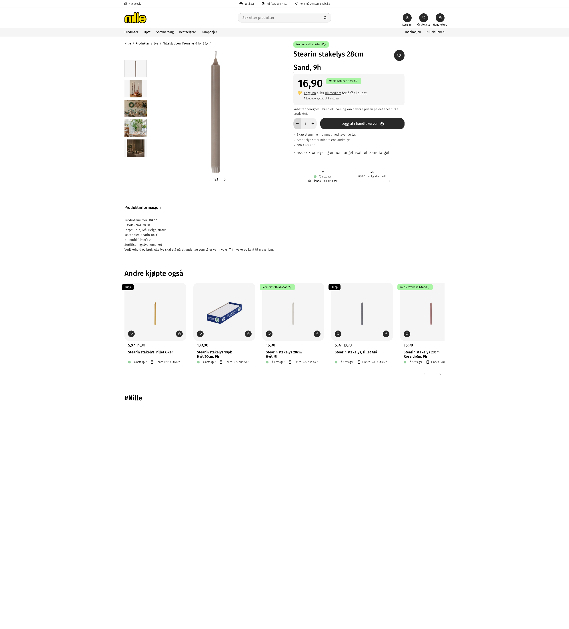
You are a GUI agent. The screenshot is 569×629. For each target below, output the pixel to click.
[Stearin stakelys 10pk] (224, 305)
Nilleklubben (436, 32)
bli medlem (333, 93)
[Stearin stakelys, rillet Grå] (362, 305)
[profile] (407, 17)
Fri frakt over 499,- (277, 3)
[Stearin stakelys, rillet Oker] (155, 305)
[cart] (440, 17)
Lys (156, 43)
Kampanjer (209, 32)
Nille (127, 43)
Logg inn (310, 93)
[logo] (181, 17)
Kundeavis (135, 3)
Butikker (249, 3)
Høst (147, 32)
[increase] (313, 123)
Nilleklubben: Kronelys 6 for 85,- (185, 43)
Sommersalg (165, 32)
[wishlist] (423, 17)
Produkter (131, 32)
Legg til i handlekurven (359, 123)
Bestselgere (187, 32)
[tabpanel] (284, 235)
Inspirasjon (413, 32)
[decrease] (297, 123)
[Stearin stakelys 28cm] (293, 305)
